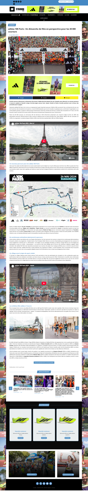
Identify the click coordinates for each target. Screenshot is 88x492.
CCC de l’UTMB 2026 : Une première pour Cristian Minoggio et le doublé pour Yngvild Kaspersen (23, 390)
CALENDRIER (74, 15)
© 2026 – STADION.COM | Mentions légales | (42, 487)
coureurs (21, 114)
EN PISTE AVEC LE (26, 15)
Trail (21, 393)
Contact (53, 487)
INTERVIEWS (60, 15)
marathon (68, 356)
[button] (11, 327)
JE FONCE (20, 437)
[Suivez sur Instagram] (18, 1)
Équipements (51, 15)
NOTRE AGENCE (63, 1)
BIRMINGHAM (14, 15)
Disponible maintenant (20, 431)
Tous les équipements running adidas (44, 362)
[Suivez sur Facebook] (14, 1)
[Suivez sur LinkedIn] (14, 4)
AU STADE (67, 15)
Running (12, 25)
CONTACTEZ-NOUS (67, 474)
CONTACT (70, 1)
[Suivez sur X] (16, 1)
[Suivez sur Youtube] (20, 1)
